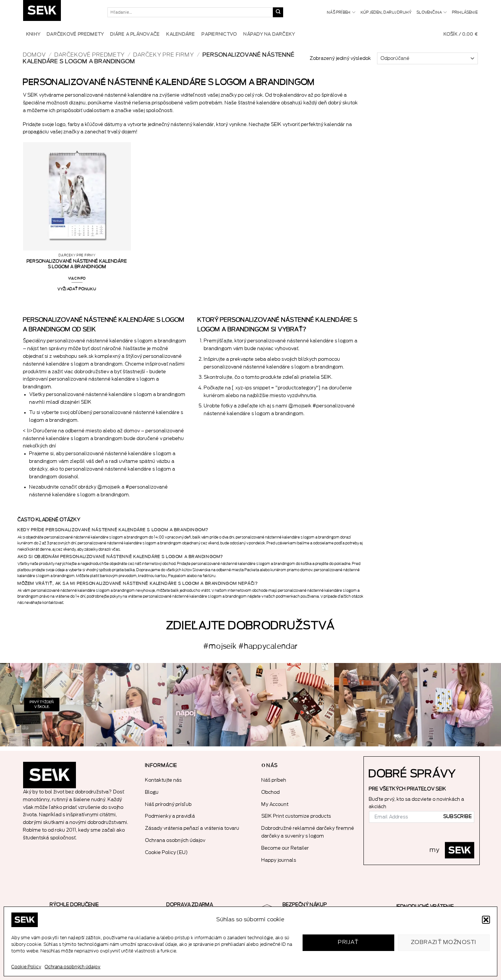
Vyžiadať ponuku (77, 289)
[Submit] (278, 12)
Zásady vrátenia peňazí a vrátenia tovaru (192, 828)
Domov (34, 55)
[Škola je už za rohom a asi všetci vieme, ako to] (42, 705)
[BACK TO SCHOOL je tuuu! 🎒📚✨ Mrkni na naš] (125, 705)
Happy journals (279, 860)
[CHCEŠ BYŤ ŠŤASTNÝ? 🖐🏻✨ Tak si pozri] (459, 705)
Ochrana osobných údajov (72, 967)
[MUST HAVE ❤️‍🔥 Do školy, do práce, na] (209, 705)
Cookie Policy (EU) (166, 852)
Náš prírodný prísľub (168, 804)
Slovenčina (429, 12)
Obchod (271, 792)
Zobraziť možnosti (444, 942)
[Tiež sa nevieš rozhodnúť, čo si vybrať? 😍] (292, 705)
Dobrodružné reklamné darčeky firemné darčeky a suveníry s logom (308, 832)
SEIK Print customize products (296, 816)
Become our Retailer (285, 848)
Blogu (152, 792)
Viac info (77, 278)
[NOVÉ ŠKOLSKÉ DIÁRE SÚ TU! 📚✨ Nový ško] (376, 705)
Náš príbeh (339, 12)
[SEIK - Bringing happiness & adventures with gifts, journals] (59, 12)
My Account (275, 804)
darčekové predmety (90, 55)
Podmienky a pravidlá (170, 816)
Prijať (348, 942)
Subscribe (457, 816)
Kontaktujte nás (163, 780)
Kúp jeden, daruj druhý (386, 12)
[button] (486, 919)
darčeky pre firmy (164, 55)
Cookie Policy (26, 967)
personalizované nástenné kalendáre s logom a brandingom (77, 264)
